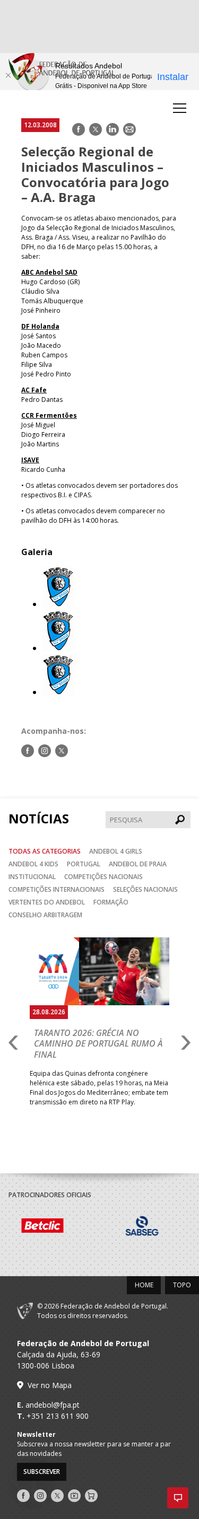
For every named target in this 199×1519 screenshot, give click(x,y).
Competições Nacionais (103, 876)
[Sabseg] (73, 1227)
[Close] (8, 75)
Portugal (83, 863)
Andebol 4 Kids (33, 863)
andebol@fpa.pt (52, 1405)
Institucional (32, 876)
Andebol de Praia (138, 863)
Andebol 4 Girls (115, 851)
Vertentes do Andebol (46, 902)
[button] (177, 1497)
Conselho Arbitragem (45, 914)
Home (144, 1284)
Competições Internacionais (56, 889)
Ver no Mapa (50, 1385)
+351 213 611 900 (58, 1416)
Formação (110, 902)
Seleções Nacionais (145, 889)
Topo (182, 1284)
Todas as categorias (44, 851)
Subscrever (41, 1471)
